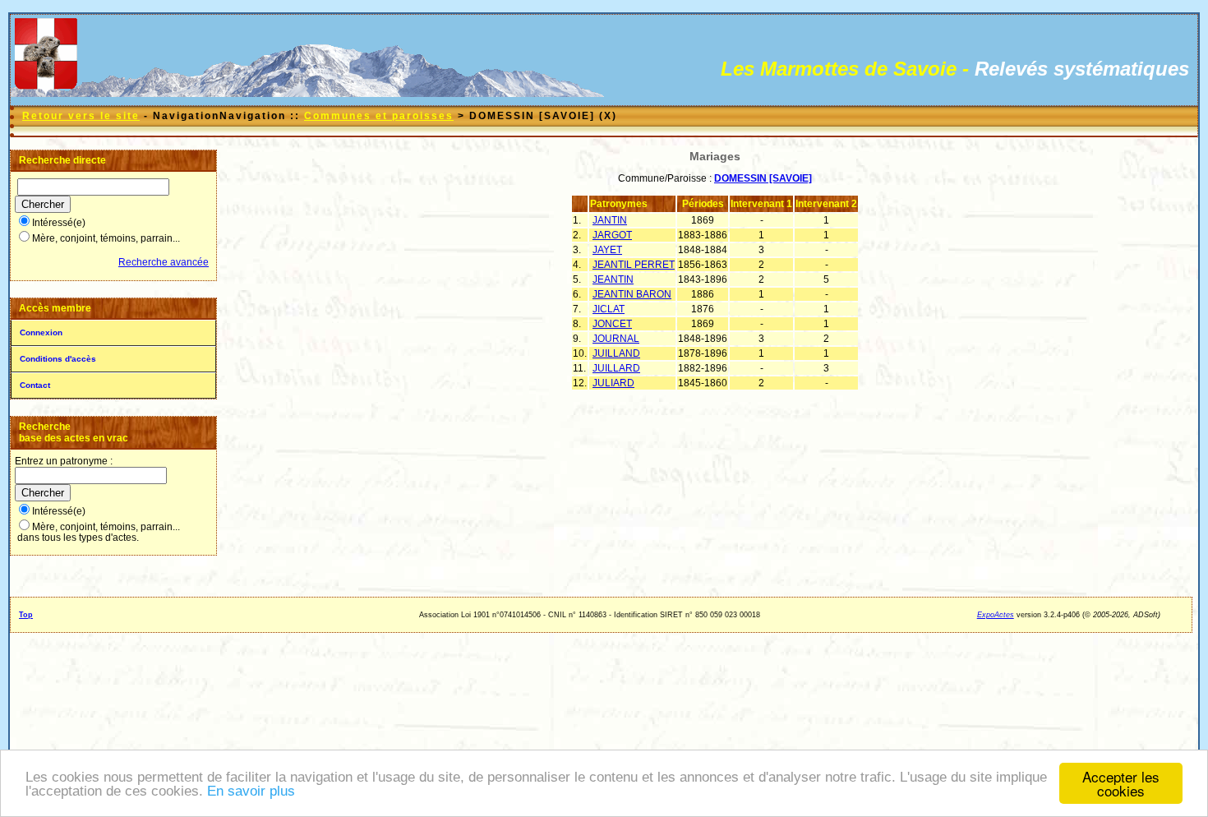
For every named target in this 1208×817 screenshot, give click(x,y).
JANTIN (609, 220)
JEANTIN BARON (631, 294)
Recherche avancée (163, 262)
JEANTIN (613, 279)
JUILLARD (616, 368)
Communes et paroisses (379, 116)
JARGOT (612, 235)
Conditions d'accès (58, 358)
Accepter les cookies (1121, 783)
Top (26, 615)
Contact (35, 385)
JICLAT (608, 309)
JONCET (612, 324)
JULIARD (613, 383)
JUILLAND (616, 353)
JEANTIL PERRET (633, 264)
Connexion (41, 332)
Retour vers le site (81, 116)
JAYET (607, 250)
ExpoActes (995, 615)
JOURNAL (615, 338)
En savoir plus (251, 791)
